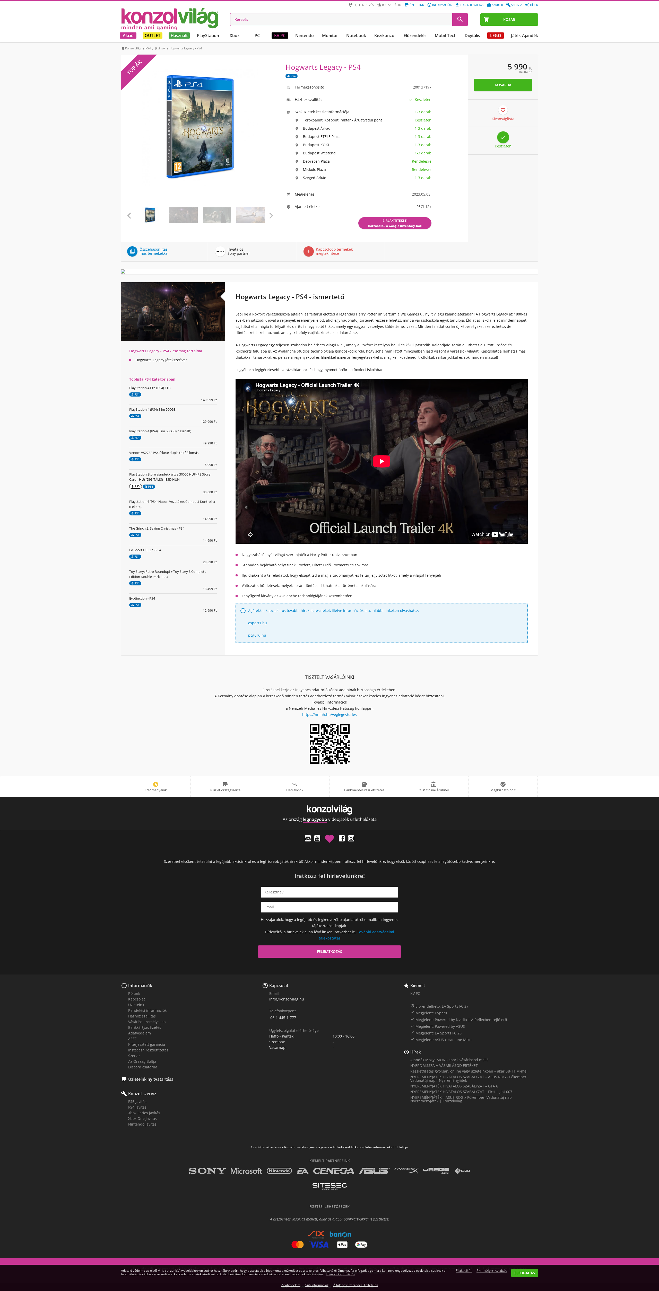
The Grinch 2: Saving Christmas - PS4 (156, 528)
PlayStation (208, 35)
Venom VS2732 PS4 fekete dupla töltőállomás (163, 452)
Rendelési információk (147, 1010)
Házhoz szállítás (142, 1016)
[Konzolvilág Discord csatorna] (308, 838)
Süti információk (316, 1285)
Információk (442, 5)
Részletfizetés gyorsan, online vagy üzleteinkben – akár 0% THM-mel (468, 1071)
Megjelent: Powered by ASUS (437, 1026)
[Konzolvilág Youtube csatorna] (317, 838)
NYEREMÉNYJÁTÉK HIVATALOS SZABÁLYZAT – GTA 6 (454, 1086)
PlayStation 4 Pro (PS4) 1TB (149, 387)
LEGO (495, 35)
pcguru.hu (257, 635)
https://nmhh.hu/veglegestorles (329, 714)
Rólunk (134, 993)
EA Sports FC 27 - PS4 (145, 550)
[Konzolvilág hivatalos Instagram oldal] (351, 838)
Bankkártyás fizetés (144, 1027)
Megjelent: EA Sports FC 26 (436, 1032)
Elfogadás (524, 1272)
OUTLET (152, 35)
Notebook (356, 35)
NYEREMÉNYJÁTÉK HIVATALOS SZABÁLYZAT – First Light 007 (461, 1091)
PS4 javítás (137, 1107)
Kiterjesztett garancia (146, 1044)
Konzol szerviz (142, 1094)
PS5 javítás (137, 1101)
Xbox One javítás (142, 1118)
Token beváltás (471, 5)
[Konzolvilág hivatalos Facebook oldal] (342, 838)
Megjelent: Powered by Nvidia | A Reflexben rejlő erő (458, 1019)
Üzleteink (417, 5)
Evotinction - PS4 (142, 598)
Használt (179, 35)
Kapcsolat (136, 999)
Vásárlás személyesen (147, 1021)
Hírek (534, 5)
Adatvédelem (139, 1033)
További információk (340, 1274)
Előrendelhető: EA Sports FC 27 (439, 1006)
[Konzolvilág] (329, 810)
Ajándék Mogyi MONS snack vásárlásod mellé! (450, 1059)
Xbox (235, 35)
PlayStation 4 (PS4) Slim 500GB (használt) (160, 431)
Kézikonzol (384, 35)
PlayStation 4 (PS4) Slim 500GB (152, 409)
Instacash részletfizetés (148, 1050)
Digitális (472, 35)
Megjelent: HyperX (428, 1012)
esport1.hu (257, 622)
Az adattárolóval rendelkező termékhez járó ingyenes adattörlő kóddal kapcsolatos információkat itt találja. (329, 1147)
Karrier (497, 5)
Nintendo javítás (142, 1124)
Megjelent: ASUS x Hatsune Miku (441, 1039)
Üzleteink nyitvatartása (151, 1079)
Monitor (330, 35)
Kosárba (503, 84)
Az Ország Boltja (142, 1061)
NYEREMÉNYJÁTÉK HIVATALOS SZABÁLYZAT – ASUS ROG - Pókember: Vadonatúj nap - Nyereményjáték (468, 1078)
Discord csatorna (142, 1067)
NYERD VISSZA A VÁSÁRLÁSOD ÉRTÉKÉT (444, 1065)
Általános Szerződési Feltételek (355, 1285)
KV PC (279, 35)
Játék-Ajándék (524, 35)
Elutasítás (464, 1270)
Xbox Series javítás (144, 1112)
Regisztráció (391, 5)
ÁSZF (132, 1038)
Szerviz (516, 5)
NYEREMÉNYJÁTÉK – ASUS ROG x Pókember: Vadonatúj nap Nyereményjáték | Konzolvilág (461, 1099)
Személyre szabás (491, 1270)
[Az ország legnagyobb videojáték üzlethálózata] (170, 19)
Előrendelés (415, 35)
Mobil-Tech (445, 35)
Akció (128, 35)
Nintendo (304, 35)
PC (257, 35)
